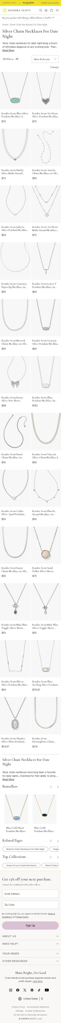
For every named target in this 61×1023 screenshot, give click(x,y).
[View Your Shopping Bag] (51, 10)
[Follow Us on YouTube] (47, 990)
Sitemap (19, 1011)
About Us (9, 936)
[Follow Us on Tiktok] (39, 990)
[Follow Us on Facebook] (17, 990)
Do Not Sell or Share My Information (30, 1015)
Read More (8, 50)
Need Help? (10, 943)
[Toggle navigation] (56, 10)
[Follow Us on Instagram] (10, 990)
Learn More (38, 981)
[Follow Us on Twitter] (25, 990)
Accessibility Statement (38, 1007)
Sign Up (30, 925)
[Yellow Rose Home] (28, 3)
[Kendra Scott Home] (10, 3)
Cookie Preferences (35, 1011)
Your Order (10, 953)
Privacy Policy (22, 917)
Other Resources (15, 961)
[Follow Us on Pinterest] (31, 990)
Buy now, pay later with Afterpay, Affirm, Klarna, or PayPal (26, 18)
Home (5, 24)
